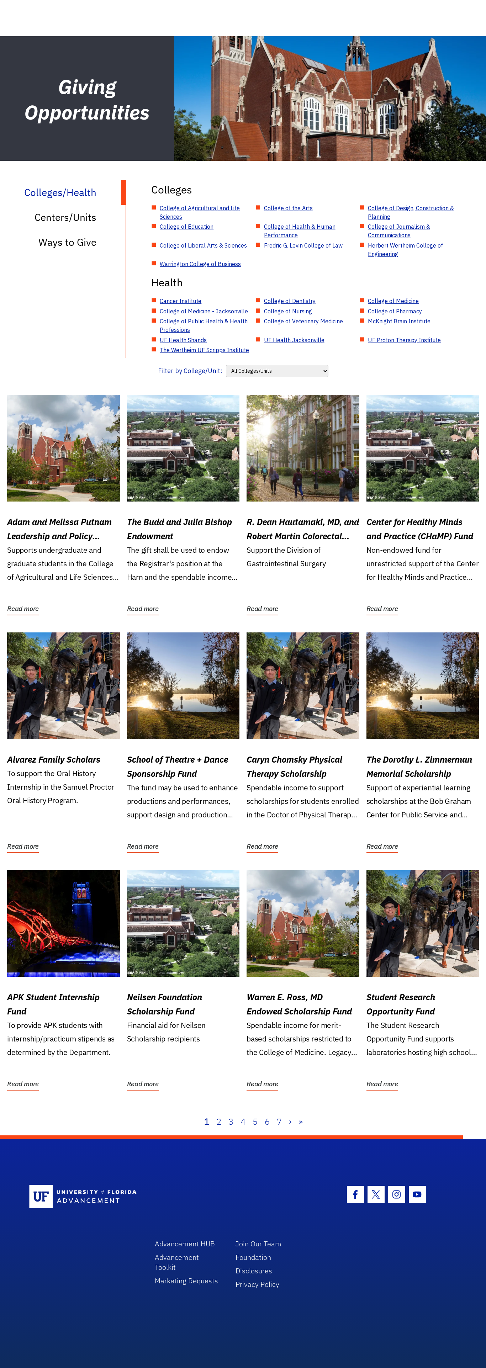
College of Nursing (288, 311)
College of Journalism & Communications (399, 231)
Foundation (253, 1257)
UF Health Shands (183, 340)
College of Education (186, 226)
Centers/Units (65, 217)
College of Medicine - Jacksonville (204, 311)
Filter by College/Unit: (190, 371)
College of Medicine (393, 300)
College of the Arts (288, 208)
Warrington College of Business (200, 263)
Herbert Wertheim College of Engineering (405, 250)
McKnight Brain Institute (399, 321)
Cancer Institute (180, 300)
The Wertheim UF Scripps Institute (204, 350)
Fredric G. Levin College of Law (303, 245)
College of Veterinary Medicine (303, 321)
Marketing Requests (186, 1280)
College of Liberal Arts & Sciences (203, 245)
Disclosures (254, 1271)
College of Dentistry (290, 300)
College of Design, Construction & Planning (411, 212)
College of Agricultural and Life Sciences (200, 212)
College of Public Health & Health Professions (204, 325)
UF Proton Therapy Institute (404, 340)
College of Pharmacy (395, 311)
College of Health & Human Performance (300, 231)
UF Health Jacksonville (294, 340)
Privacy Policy (257, 1284)
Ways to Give (67, 242)
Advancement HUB (185, 1243)
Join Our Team (258, 1243)
